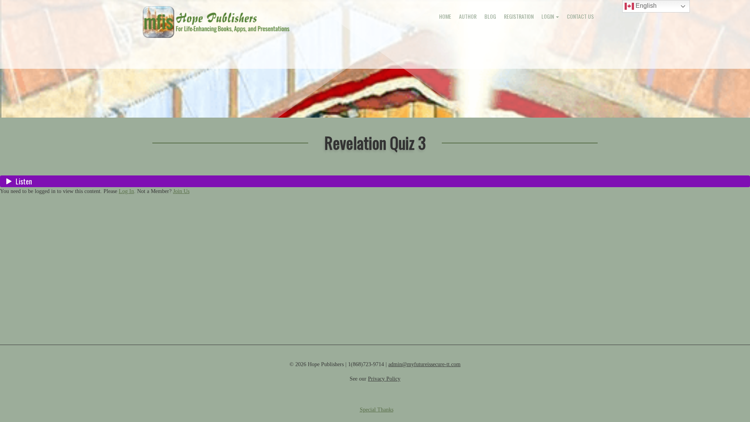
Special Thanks (376, 410)
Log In (126, 191)
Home (445, 16)
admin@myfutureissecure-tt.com (424, 364)
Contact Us (580, 16)
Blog (490, 16)
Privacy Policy (384, 379)
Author (468, 16)
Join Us (181, 191)
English (645, 5)
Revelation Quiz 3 (375, 142)
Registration (519, 16)
